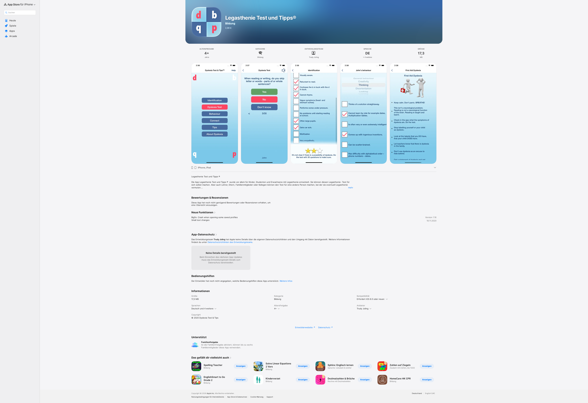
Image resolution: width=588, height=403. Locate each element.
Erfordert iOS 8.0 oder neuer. (371, 299)
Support (270, 397)
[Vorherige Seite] (188, 113)
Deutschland (417, 393)
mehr (350, 187)
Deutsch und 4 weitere (202, 308)
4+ (275, 308)
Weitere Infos (286, 281)
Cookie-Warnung (256, 397)
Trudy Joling (362, 308)
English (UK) (430, 393)
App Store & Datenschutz (237, 397)
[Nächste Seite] (439, 113)
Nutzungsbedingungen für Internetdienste (207, 397)
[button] (20, 20)
